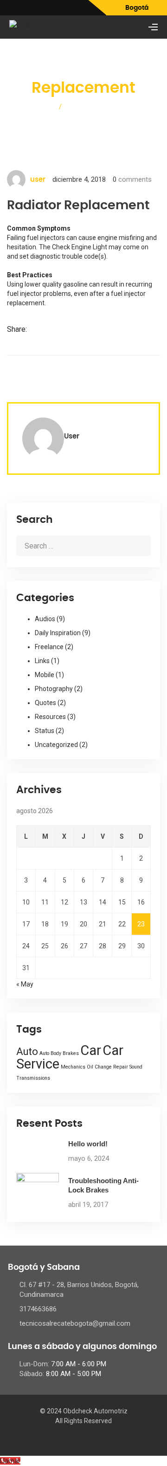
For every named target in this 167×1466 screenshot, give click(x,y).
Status (44, 730)
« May (24, 984)
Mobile (44, 674)
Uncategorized (56, 744)
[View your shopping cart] (137, 27)
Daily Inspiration (58, 633)
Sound (135, 1067)
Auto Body (50, 1053)
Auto (27, 1051)
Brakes (71, 1053)
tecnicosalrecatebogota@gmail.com (74, 1323)
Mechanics (73, 1067)
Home (43, 106)
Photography (54, 688)
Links (42, 660)
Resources (50, 716)
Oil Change (99, 1067)
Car (90, 1050)
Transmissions (33, 1078)
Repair (120, 1067)
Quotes (45, 702)
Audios (45, 619)
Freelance (49, 647)
